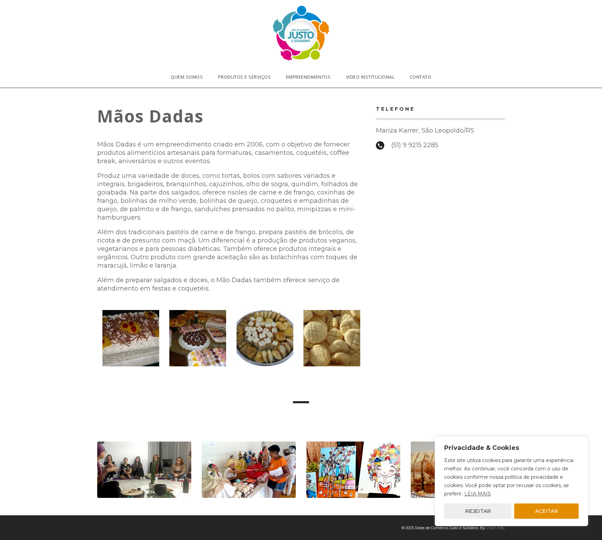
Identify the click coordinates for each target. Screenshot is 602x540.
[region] (511, 481)
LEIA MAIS (477, 494)
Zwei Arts (495, 527)
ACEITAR (546, 511)
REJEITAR (478, 511)
